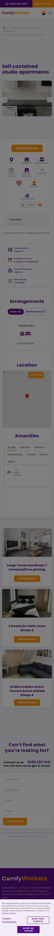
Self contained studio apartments (24, 34)
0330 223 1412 (39, 762)
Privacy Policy (9, 913)
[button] (40, 205)
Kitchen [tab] (44, 454)
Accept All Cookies (28, 929)
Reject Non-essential (38, 920)
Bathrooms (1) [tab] (35, 311)
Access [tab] (11, 447)
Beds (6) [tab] (15, 311)
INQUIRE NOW (27, 148)
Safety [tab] (11, 461)
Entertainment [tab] (15, 454)
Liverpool (9, 31)
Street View (36, 374)
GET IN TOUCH (15, 821)
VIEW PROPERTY (27, 578)
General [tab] (31, 454)
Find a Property (43, 3)
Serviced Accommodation (25, 27)
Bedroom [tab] (39, 447)
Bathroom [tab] (25, 447)
